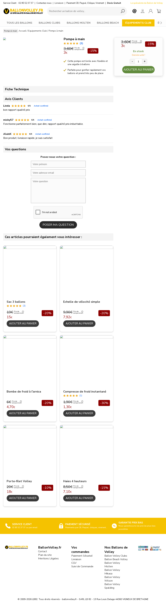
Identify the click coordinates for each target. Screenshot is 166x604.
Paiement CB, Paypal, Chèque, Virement (85, 3)
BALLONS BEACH (108, 23)
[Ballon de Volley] (23, 11)
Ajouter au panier (139, 70)
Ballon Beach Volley (116, 559)
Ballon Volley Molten (112, 564)
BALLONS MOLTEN (78, 23)
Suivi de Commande (82, 566)
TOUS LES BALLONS (19, 23)
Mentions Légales (48, 558)
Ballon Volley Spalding (112, 586)
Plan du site (45, 555)
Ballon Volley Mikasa (112, 571)
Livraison (59, 3)
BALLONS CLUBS (49, 23)
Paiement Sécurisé (82, 556)
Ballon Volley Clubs (115, 556)
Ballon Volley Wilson (112, 578)
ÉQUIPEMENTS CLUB (138, 23)
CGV (74, 563)
